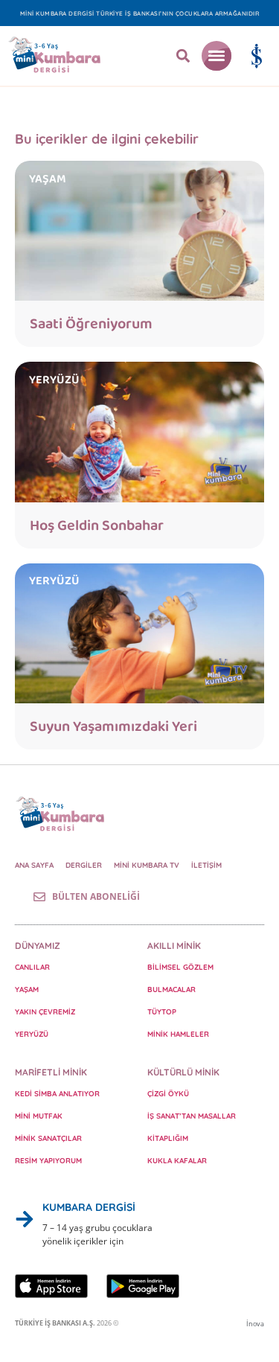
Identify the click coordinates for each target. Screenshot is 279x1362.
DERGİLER (83, 865)
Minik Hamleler (178, 1034)
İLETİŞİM (206, 865)
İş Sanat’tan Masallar (191, 1116)
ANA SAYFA (34, 865)
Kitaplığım (167, 1138)
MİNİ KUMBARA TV (146, 865)
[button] (183, 56)
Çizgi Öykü (168, 1094)
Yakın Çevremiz (45, 1012)
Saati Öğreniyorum (91, 324)
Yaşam (27, 989)
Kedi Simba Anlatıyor (57, 1094)
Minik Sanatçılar (48, 1138)
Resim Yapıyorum (48, 1161)
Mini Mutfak (38, 1116)
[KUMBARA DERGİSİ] (24, 1219)
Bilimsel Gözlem (180, 967)
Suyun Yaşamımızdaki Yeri (113, 726)
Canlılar (32, 967)
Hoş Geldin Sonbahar (97, 525)
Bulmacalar (171, 989)
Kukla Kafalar (177, 1161)
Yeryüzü (31, 1034)
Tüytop (161, 1012)
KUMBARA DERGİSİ (88, 1207)
